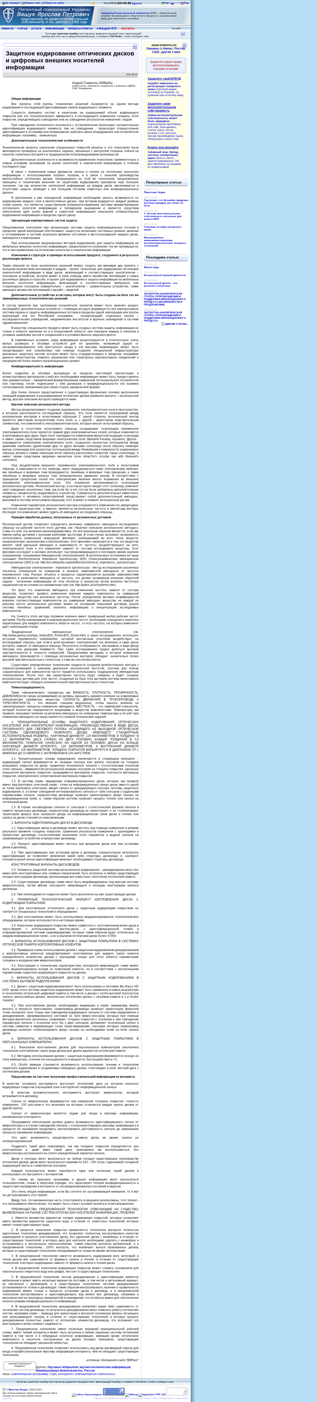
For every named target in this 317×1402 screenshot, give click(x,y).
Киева (167, 48)
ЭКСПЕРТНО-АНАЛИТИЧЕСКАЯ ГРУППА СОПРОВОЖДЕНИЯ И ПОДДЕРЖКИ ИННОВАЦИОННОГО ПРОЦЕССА (165, 316)
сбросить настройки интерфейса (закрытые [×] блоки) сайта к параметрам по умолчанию (141, 1398)
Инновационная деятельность (59, 1370)
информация (54, 28)
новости (7, 28)
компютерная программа (29, 1374)
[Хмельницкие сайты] (87, 1394)
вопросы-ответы (80, 28)
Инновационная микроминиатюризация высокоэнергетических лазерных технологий (165, 241)
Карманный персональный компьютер (125, 13)
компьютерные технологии (95, 1374)
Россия (89, 1370)
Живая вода (151, 267)
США (53, 1374)
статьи (22, 28)
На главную (12, 2)
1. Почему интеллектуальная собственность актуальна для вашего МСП (163, 216)
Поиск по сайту (54, 2)
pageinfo (7, 1398)
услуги (36, 28)
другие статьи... (176, 323)
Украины (152, 48)
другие (137, 3)
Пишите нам (32, 2)
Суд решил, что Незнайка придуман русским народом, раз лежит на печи (166, 203)
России (179, 48)
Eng (186, 2)
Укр (166, 2)
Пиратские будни (154, 192)
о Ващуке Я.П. (107, 28)
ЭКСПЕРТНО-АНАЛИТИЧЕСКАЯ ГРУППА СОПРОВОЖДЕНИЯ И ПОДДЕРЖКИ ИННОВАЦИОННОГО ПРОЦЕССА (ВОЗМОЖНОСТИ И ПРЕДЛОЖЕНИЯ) (165, 299)
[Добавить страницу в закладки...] (93, 4)
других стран (170, 52)
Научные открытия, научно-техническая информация (89, 1367)
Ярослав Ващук (18, 1389)
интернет (65, 1374)
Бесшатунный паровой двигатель (165, 275)
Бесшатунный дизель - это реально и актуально (160, 284)
